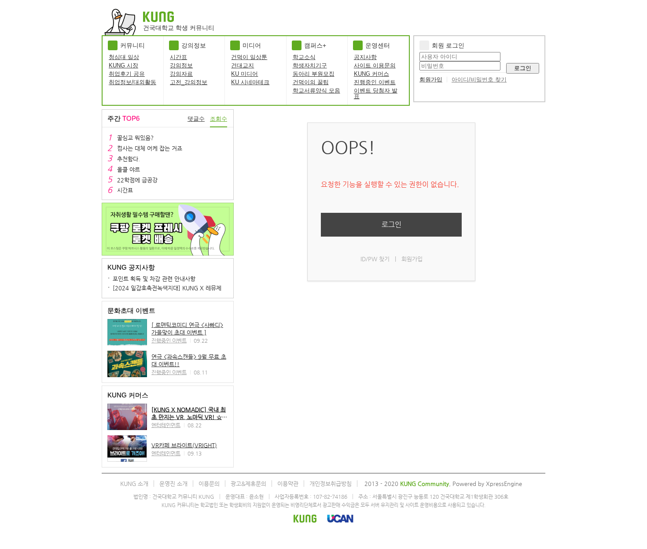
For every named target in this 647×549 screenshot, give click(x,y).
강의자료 (181, 73)
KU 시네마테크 (250, 82)
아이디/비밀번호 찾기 (479, 79)
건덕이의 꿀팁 (311, 82)
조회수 (218, 118)
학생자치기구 (310, 65)
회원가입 (430, 79)
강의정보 (181, 65)
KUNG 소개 (134, 483)
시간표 (178, 57)
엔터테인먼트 (165, 425)
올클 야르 (128, 169)
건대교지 (242, 65)
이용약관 (287, 483)
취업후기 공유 (127, 73)
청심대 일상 (124, 57)
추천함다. (128, 159)
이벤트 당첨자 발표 (375, 93)
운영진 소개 (173, 483)
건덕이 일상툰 (249, 57)
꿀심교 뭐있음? (135, 137)
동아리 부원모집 (314, 73)
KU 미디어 (244, 73)
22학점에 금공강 (137, 180)
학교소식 (304, 57)
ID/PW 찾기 (375, 259)
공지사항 (365, 57)
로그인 (522, 68)
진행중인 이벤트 (375, 82)
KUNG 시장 (123, 65)
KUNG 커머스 (371, 73)
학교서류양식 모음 (316, 90)
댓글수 (196, 118)
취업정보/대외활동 (132, 82)
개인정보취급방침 (330, 483)
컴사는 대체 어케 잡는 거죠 (149, 148)
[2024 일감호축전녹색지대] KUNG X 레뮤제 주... (173, 288)
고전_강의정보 (188, 82)
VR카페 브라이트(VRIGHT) (184, 445)
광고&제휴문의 (248, 483)
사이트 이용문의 (375, 65)
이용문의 (209, 483)
